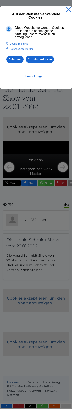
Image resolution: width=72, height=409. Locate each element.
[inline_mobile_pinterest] (18, 406)
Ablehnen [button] (15, 59)
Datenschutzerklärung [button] (22, 49)
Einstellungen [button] (36, 76)
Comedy (36, 160)
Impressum (15, 382)
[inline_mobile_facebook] (6, 406)
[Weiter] (63, 167)
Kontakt (51, 390)
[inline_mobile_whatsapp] (42, 406)
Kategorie (28, 169)
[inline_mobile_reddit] (54, 406)
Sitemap (13, 395)
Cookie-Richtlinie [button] (19, 43)
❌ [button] (68, 9)
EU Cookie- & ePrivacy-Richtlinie (30, 386)
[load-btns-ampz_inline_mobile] (66, 406)
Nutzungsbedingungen (24, 390)
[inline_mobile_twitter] (30, 406)
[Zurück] (9, 167)
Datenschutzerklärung (43, 382)
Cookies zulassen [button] (40, 59)
